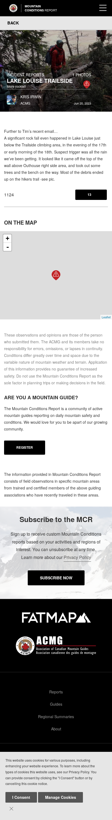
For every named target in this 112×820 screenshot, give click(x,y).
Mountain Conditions (41, 8)
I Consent (21, 797)
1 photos (81, 74)
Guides (56, 704)
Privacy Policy (77, 557)
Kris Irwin (30, 96)
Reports (56, 692)
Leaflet (106, 317)
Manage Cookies (60, 797)
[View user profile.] (11, 98)
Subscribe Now (56, 577)
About (56, 728)
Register (24, 447)
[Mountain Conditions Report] (13, 8)
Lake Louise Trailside (40, 80)
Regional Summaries (56, 716)
